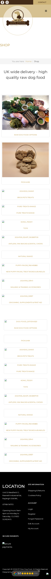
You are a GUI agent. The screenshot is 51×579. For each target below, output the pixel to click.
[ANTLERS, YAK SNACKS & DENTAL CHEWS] (25, 237)
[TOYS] (25, 222)
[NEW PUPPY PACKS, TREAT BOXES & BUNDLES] (25, 265)
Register (31, 514)
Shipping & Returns (36, 490)
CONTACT (42, 2)
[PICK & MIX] (25, 159)
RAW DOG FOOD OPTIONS (25, 135)
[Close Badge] (38, 571)
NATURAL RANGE (25, 256)
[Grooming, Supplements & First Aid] (25, 296)
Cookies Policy (34, 495)
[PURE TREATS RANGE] (25, 206)
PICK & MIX (25, 182)
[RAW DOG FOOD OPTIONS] (25, 112)
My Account (33, 528)
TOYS (25, 228)
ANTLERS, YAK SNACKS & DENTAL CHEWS (26, 244)
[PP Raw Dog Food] (17, 18)
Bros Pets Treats (25, 197)
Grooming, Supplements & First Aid (25, 302)
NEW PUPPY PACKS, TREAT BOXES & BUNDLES (25, 272)
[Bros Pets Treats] (25, 191)
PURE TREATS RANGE (25, 213)
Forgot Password (35, 519)
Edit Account (33, 524)
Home (28, 61)
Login (30, 509)
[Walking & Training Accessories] (25, 280)
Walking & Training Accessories (25, 287)
